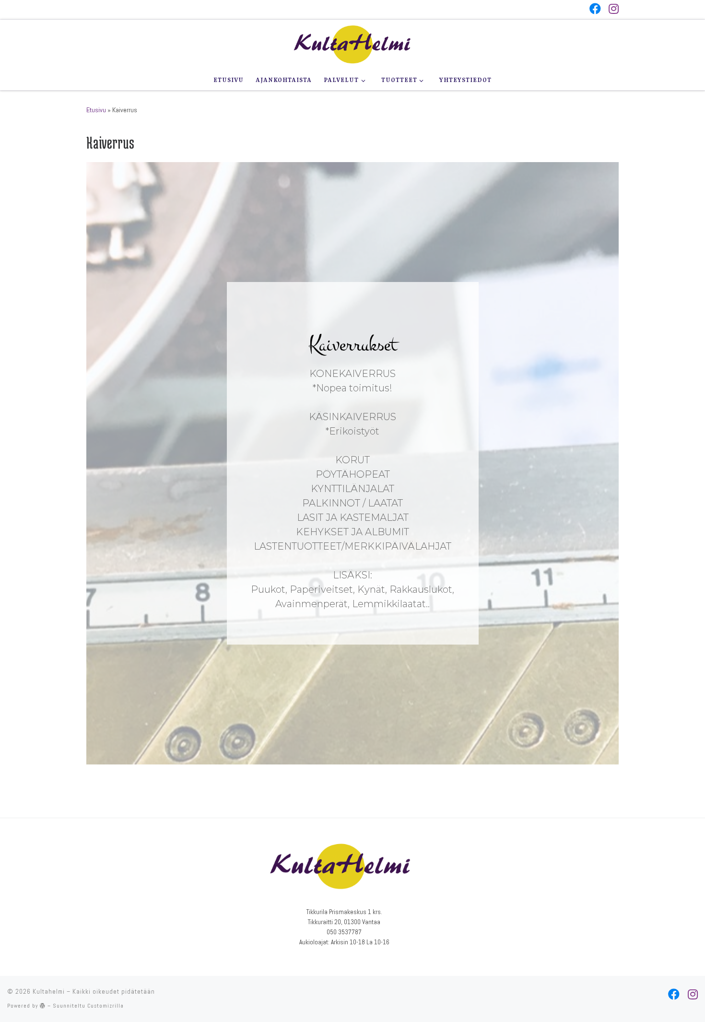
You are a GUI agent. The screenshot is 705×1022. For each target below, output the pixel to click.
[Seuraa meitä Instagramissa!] (614, 8)
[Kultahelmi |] (352, 43)
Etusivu (96, 110)
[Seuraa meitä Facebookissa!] (595, 8)
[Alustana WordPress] (43, 1005)
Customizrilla (105, 1005)
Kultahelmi (49, 991)
